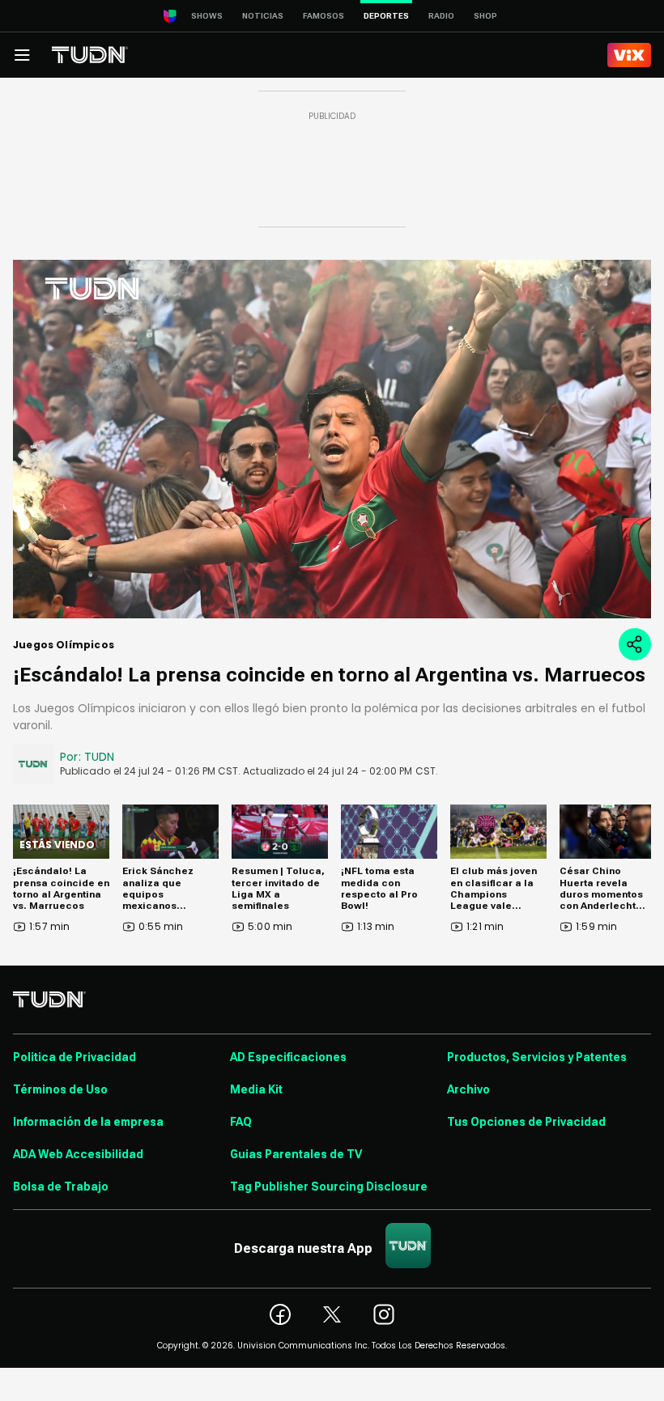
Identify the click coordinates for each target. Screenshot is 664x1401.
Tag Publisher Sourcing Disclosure (329, 1186)
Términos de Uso (60, 1089)
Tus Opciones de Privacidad (526, 1121)
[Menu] (22, 55)
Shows (207, 15)
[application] (332, 439)
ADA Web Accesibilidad (78, 1154)
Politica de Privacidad (74, 1057)
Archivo (468, 1089)
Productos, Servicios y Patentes (537, 1057)
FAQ (241, 1121)
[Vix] (629, 55)
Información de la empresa (88, 1121)
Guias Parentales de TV (296, 1154)
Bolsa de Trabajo (61, 1186)
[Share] (635, 644)
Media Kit (256, 1089)
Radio (441, 15)
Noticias (262, 15)
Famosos (323, 15)
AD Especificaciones (288, 1057)
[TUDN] (90, 55)
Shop (485, 15)
